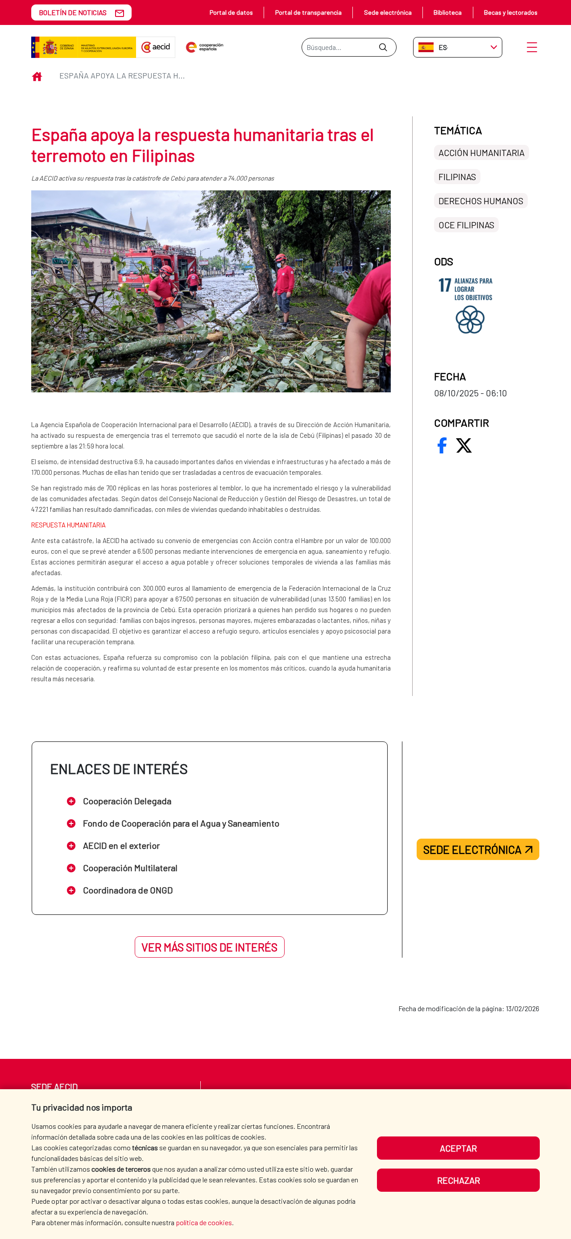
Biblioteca (448, 12)
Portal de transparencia (308, 12)
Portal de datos (231, 12)
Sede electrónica (388, 12)
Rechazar (458, 1180)
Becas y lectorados (511, 12)
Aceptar (458, 1148)
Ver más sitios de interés (209, 947)
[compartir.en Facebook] (442, 445)
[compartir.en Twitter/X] (464, 445)
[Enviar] (383, 47)
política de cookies (204, 1222)
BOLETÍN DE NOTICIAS (73, 12)
